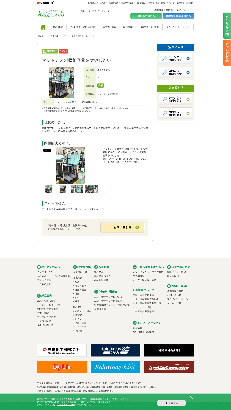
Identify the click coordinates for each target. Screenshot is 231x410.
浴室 (77, 293)
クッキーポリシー (176, 303)
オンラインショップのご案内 (148, 272)
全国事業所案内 (162, 10)
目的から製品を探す (47, 309)
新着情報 (137, 328)
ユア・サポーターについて (108, 296)
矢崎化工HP (93, 3)
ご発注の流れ (44, 280)
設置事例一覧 (80, 272)
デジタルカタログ (46, 317)
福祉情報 (99, 272)
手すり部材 (43, 313)
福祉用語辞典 (101, 280)
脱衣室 (78, 315)
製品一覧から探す (46, 301)
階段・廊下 (80, 285)
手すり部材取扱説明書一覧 (147, 303)
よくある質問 (44, 284)
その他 (78, 331)
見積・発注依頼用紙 (143, 295)
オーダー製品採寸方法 (144, 280)
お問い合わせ (183, 10)
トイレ (78, 297)
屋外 (77, 301)
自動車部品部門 (128, 3)
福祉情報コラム (102, 276)
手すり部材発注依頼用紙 (146, 299)
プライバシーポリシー (179, 299)
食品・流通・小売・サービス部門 (170, 3)
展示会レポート (175, 276)
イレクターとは (45, 272)
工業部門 (103, 3)
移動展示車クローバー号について (112, 305)
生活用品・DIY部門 (145, 3)
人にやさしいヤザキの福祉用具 (53, 276)
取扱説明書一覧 (45, 325)
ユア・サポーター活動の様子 (109, 301)
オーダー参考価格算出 (144, 311)
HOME (40, 36)
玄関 (77, 282)
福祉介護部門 (115, 3)
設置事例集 (53, 36)
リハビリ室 (80, 327)
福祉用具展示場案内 (143, 332)
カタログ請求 (44, 321)
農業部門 (189, 3)
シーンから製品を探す (48, 305)
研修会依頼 (100, 309)
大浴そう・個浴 (83, 311)
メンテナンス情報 (142, 307)
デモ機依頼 (139, 276)
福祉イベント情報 (176, 272)
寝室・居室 (80, 289)
